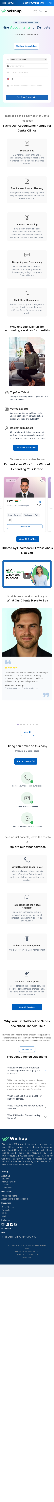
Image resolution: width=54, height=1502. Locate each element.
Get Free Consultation (26, 46)
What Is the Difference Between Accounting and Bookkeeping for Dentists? (23, 1070)
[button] (8, 79)
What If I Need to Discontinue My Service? (23, 1117)
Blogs (4, 1213)
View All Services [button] (27, 1007)
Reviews (5, 1179)
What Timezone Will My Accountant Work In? (25, 1107)
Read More (27, 1049)
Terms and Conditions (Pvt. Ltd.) (27, 1251)
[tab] (17, 724)
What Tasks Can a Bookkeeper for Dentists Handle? (24, 1097)
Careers (5, 1184)
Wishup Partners (9, 1182)
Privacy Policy (27, 1257)
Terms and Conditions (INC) (27, 1254)
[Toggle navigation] (51, 10)
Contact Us (6, 1187)
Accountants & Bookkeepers (14, 1199)
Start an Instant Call (26, 761)
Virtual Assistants (9, 1196)
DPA (27, 1249)
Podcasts (5, 1210)
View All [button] (27, 732)
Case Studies (7, 1207)
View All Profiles (28, 539)
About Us (5, 1176)
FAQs (3, 1216)
